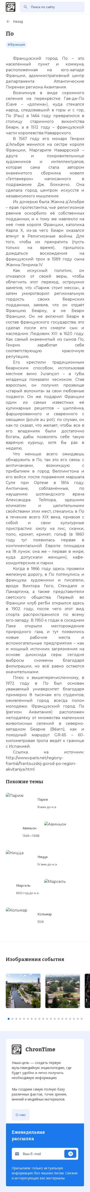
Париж (42, 287)
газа (39, 631)
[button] (9, 1019)
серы (56, 654)
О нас (21, 1115)
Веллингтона (65, 471)
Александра (18, 500)
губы (79, 373)
